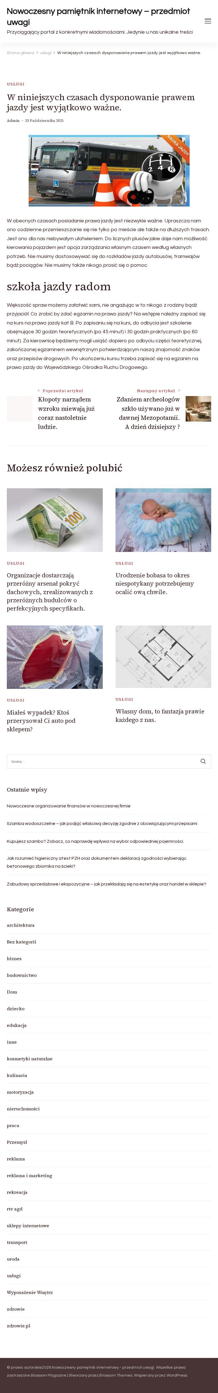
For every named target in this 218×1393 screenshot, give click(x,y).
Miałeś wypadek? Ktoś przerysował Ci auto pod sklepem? (41, 720)
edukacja (17, 1025)
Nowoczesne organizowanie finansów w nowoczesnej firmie (69, 806)
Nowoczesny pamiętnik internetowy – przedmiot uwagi (98, 17)
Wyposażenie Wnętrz (30, 1292)
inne (12, 1042)
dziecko (15, 1008)
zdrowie (16, 1309)
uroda (13, 1259)
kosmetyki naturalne (30, 1059)
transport (17, 1242)
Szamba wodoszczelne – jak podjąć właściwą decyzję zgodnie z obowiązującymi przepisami (102, 823)
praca (13, 1125)
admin (13, 120)
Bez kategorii (21, 942)
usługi (16, 84)
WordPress (177, 1375)
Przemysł (17, 1142)
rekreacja (17, 1192)
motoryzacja (20, 1092)
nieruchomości (23, 1109)
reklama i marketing (29, 1175)
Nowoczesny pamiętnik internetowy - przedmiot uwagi (103, 1368)
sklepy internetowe (28, 1225)
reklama (16, 1159)
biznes (14, 958)
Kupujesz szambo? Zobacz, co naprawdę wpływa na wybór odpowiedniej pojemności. (95, 841)
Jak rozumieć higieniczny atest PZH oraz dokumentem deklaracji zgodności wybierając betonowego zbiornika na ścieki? (96, 862)
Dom (12, 992)
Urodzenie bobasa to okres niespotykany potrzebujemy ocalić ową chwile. (155, 583)
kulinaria (17, 1075)
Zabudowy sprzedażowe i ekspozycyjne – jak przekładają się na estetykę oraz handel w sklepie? (106, 884)
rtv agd (14, 1209)
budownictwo (22, 975)
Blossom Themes (115, 1375)
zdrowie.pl (18, 1326)
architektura (21, 925)
